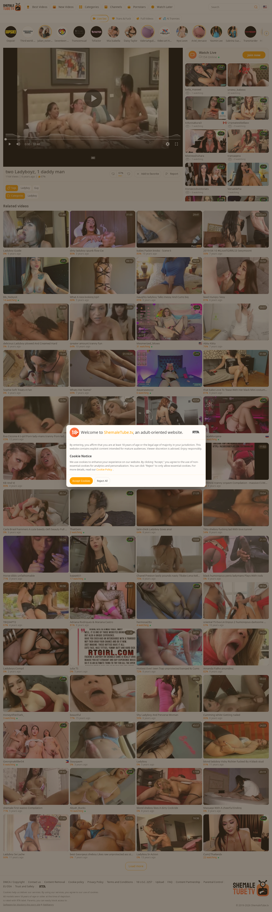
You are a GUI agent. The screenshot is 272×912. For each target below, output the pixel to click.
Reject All (102, 481)
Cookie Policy (104, 469)
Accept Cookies (81, 481)
